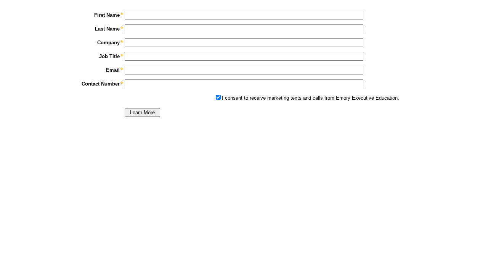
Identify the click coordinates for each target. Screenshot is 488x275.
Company (108, 42)
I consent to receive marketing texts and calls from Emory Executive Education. (310, 98)
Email (113, 70)
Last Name (107, 29)
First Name (107, 15)
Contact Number (101, 84)
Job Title (109, 56)
